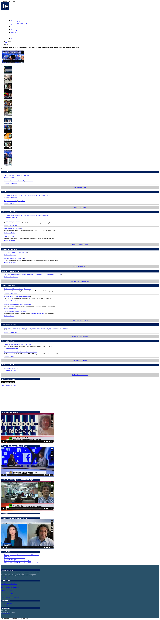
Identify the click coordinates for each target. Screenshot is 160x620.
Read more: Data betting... (11, 277)
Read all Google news (80, 207)
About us (6, 236)
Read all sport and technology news (80, 281)
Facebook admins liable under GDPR (14, 181)
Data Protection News (62, 328)
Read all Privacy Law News (80, 360)
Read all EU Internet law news (80, 375)
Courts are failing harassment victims (13, 304)
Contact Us (7, 605)
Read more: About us (9, 240)
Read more (3, 577)
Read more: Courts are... (10, 308)
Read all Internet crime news (80, 320)
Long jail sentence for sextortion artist (14, 252)
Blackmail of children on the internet (13, 289)
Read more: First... (9, 316)
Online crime (27, 289)
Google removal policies (10, 201)
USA (25, 252)
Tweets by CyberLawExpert (8, 385)
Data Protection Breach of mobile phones (15, 352)
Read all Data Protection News (80, 336)
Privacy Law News (25, 344)
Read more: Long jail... (10, 255)
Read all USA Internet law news (80, 266)
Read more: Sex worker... (10, 262)
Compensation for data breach (12, 344)
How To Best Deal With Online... (10, 587)
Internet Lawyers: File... (7, 593)
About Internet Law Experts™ (12, 228)
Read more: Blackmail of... (11, 293)
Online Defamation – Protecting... (10, 597)
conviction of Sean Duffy (37, 313)
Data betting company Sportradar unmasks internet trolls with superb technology (25, 274)
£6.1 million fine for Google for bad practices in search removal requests (23, 195)
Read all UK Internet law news (80, 244)
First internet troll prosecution (11, 311)
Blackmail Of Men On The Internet (13, 296)
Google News (46, 195)
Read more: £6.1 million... (11, 197)
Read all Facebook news (80, 187)
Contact (12, 236)
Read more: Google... (9, 203)
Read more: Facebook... (10, 177)
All (19, 221)
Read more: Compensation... (11, 348)
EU (19, 368)
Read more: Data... (9, 356)
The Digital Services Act (10, 368)
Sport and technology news (54, 274)
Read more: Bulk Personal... (11, 332)
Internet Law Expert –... (7, 590)
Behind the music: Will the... (9, 584)
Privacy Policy (8, 603)
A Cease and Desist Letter (11, 221)
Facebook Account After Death (12, 175)
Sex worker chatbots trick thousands (13, 258)
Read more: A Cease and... (11, 225)
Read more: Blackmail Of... (11, 300)
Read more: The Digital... (10, 370)
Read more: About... (9, 233)
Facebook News (25, 175)
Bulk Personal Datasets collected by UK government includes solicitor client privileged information (30, 328)
